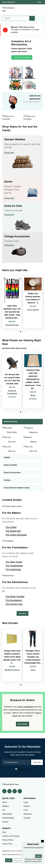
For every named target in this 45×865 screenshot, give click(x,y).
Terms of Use (7, 844)
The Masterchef (13, 531)
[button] (20, 331)
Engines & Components (12, 392)
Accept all (8, 860)
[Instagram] (20, 791)
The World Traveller (14, 596)
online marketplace (25, 707)
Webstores (28, 814)
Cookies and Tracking (10, 836)
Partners (27, 806)
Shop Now (9, 153)
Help (39, 2)
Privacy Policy (7, 840)
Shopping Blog (8, 818)
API (3, 810)
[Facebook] (4, 791)
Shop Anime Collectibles (23, 57)
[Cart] (31, 8)
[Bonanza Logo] (8, 9)
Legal (26, 802)
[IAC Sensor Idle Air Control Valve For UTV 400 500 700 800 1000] (12, 380)
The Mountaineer (13, 600)
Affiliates (5, 806)
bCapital (27, 818)
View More (22, 613)
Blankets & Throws (12, 670)
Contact (5, 822)
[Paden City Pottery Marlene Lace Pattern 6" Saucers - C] (33, 302)
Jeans (33, 670)
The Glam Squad (13, 562)
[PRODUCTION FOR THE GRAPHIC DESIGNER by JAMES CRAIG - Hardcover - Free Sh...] (33, 380)
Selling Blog (7, 814)
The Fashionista (13, 569)
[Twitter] (9, 791)
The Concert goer (13, 604)
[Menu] (41, 8)
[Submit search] (32, 18)
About (4, 802)
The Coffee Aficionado (16, 535)
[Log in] (36, 8)
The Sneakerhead (14, 565)
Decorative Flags (12, 325)
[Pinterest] (14, 791)
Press (26, 810)
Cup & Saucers (33, 310)
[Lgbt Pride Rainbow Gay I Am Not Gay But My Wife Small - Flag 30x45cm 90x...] (12, 302)
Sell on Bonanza (8, 2)
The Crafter (11, 527)
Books (32, 395)
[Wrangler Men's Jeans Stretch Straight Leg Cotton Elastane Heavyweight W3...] (33, 655)
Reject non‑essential (20, 860)
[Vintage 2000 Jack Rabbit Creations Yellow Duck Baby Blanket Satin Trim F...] (12, 655)
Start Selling (22, 724)
